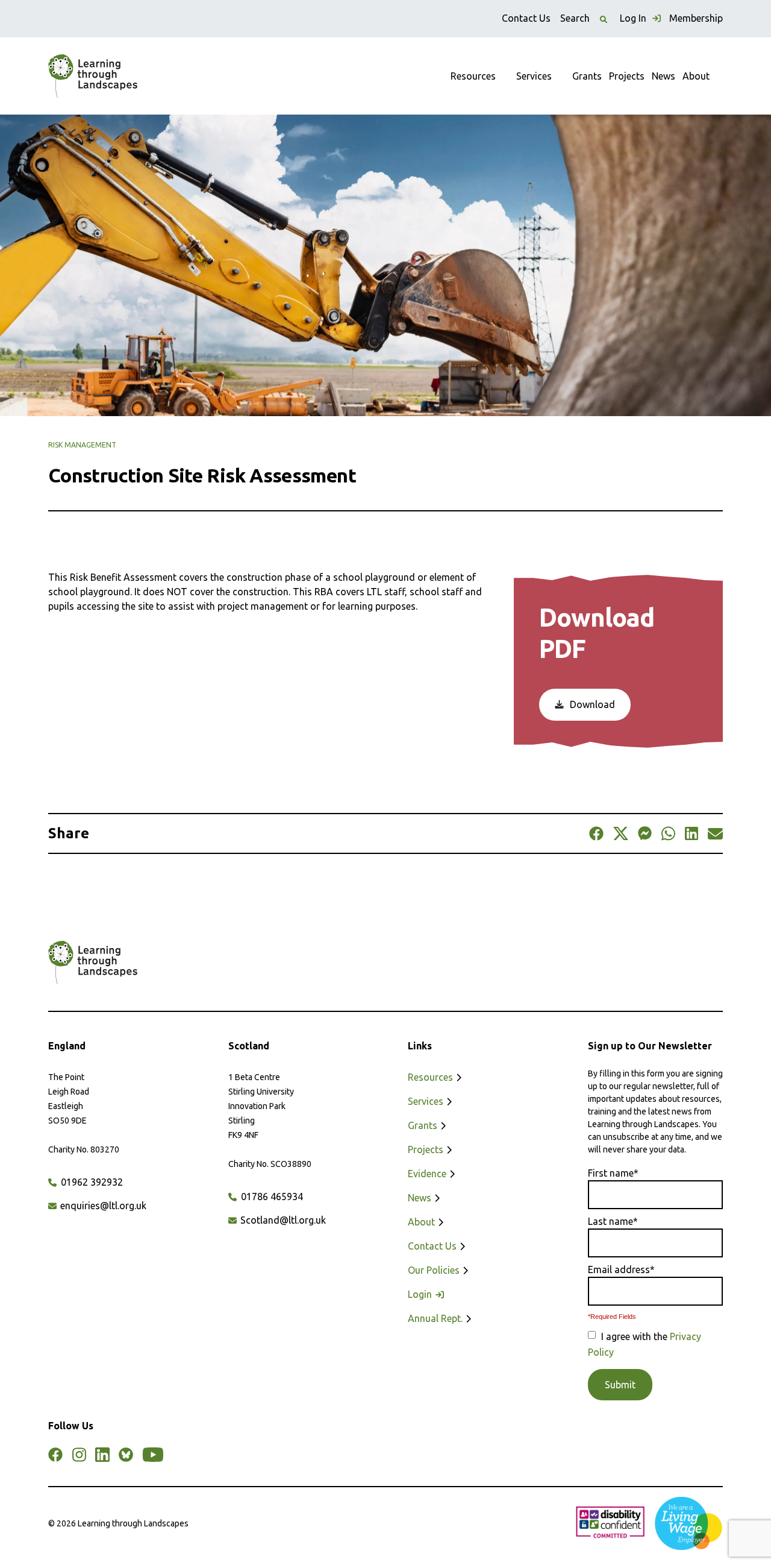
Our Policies (435, 1270)
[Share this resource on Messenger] (645, 833)
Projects (627, 76)
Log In (634, 18)
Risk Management (82, 445)
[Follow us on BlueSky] (126, 1454)
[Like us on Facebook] (55, 1454)
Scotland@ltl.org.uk (282, 1220)
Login (421, 1294)
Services (534, 76)
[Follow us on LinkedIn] (102, 1454)
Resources (473, 76)
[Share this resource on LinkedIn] (691, 833)
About (696, 76)
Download (591, 704)
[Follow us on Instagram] (79, 1454)
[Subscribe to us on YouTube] (153, 1454)
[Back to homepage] (92, 76)
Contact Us (526, 18)
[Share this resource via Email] (715, 833)
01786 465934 (271, 1196)
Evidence (428, 1173)
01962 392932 (90, 1182)
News (663, 76)
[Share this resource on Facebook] (596, 833)
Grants (587, 76)
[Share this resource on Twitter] (620, 833)
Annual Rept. (436, 1318)
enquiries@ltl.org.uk (102, 1205)
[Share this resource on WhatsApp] (668, 833)
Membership (696, 18)
